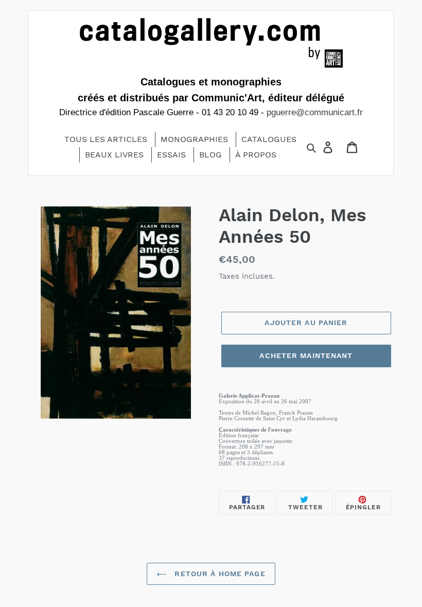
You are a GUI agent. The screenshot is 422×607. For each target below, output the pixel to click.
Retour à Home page (218, 573)
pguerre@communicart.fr (315, 112)
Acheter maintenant (306, 355)
